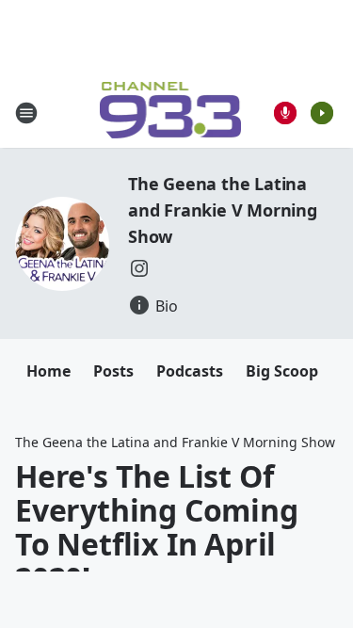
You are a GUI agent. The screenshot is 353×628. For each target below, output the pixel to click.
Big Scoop (282, 371)
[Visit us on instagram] (139, 268)
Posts (113, 371)
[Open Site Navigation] (26, 113)
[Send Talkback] (285, 113)
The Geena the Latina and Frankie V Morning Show (222, 210)
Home (48, 371)
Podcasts (189, 371)
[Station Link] (171, 112)
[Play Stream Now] (322, 113)
